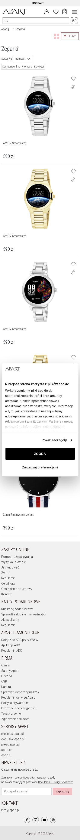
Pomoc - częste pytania (17, 556)
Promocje (27, 66)
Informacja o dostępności (18, 708)
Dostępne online (11, 66)
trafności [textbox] (20, 58)
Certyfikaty (8, 583)
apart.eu (6, 755)
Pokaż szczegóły (54, 440)
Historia (6, 676)
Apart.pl (5, 29)
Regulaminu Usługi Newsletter (55, 782)
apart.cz (6, 750)
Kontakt (6, 594)
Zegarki (20, 29)
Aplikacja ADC (10, 645)
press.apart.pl (10, 744)
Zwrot (5, 572)
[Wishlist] (56, 11)
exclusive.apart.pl (12, 739)
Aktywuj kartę (10, 619)
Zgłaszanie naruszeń (15, 719)
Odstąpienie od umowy (16, 589)
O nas (5, 665)
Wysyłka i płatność (13, 562)
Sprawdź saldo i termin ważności (23, 614)
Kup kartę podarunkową (17, 609)
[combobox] (23, 59)
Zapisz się (62, 791)
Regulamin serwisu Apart (18, 697)
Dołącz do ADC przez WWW (19, 640)
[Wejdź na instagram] (35, 820)
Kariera (6, 686)
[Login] (46, 11)
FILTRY (71, 36)
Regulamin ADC (11, 650)
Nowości (39, 66)
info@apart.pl (10, 810)
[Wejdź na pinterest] (53, 820)
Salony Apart (10, 670)
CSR (4, 681)
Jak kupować (10, 567)
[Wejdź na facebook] (27, 820)
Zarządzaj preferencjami (40, 467)
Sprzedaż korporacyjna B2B (20, 692)
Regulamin (8, 578)
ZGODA (40, 454)
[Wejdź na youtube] (44, 820)
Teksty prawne (11, 713)
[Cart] (64, 12)
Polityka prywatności (15, 703)
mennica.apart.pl (12, 733)
